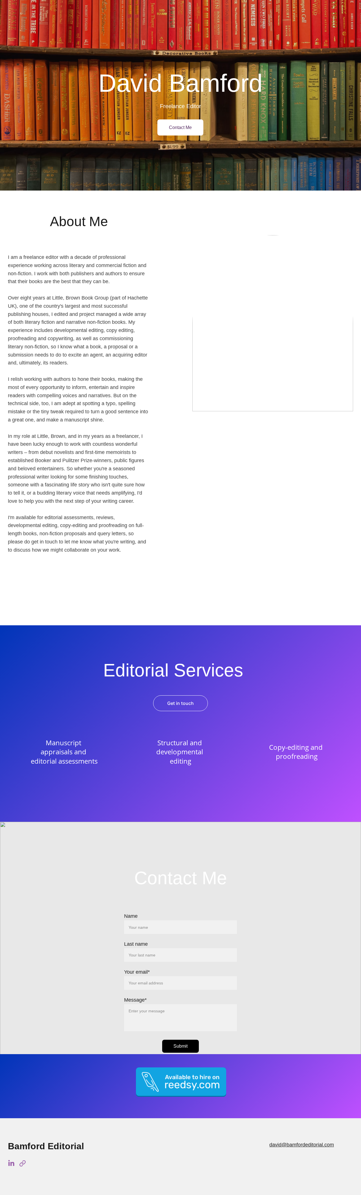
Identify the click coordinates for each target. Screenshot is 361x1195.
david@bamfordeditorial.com (301, 1145)
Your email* (137, 972)
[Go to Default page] (22, 1163)
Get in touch (180, 703)
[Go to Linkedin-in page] (11, 1163)
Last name (136, 944)
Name (131, 916)
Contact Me (180, 127)
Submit (180, 1046)
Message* (135, 1000)
